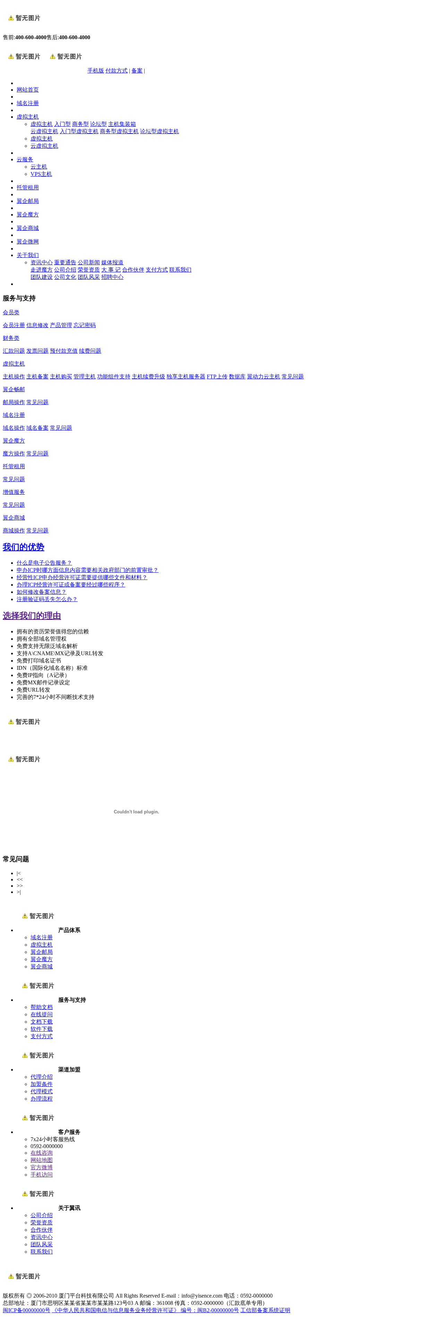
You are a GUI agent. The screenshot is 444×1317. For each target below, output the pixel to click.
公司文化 (65, 277)
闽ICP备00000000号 (26, 1310)
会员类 (11, 312)
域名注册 (28, 103)
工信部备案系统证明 (265, 1310)
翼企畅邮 (14, 389)
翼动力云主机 (263, 376)
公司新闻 (89, 262)
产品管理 (61, 325)
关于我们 (28, 255)
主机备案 (37, 376)
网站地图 (42, 1160)
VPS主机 (41, 174)
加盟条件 (42, 1084)
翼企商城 (28, 228)
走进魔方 (42, 270)
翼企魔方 (28, 214)
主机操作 (14, 376)
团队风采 (89, 277)
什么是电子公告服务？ (44, 563)
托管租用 (28, 187)
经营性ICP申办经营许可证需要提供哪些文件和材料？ (82, 577)
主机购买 (61, 376)
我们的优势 (23, 546)
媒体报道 (112, 262)
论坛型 (98, 124)
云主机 (39, 167)
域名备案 (37, 428)
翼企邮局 (28, 201)
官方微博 (42, 1167)
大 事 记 (111, 270)
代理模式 (42, 1091)
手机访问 (42, 1175)
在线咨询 (42, 1153)
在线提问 (42, 1014)
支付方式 (157, 270)
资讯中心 (42, 262)
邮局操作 (14, 402)
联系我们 (180, 270)
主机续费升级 (148, 376)
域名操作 (14, 428)
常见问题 (293, 376)
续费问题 (90, 351)
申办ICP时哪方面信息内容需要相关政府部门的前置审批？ (88, 570)
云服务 (25, 159)
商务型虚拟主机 (119, 131)
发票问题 (37, 351)
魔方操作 (14, 453)
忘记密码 (85, 325)
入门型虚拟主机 (79, 131)
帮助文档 (42, 1007)
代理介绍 (42, 1077)
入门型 (62, 124)
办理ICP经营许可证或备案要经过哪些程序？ (71, 585)
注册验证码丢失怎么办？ (47, 599)
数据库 (237, 376)
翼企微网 (28, 242)
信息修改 (37, 325)
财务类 (11, 338)
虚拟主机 (28, 117)
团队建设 (42, 277)
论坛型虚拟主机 (159, 131)
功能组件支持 (113, 376)
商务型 (80, 124)
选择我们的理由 (32, 615)
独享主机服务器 (185, 376)
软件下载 (42, 1029)
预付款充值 (64, 351)
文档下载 (42, 1022)
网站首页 (28, 90)
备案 (137, 71)
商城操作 (14, 530)
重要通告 (65, 262)
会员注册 (14, 325)
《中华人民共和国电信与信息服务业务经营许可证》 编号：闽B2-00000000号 (145, 1310)
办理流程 (42, 1099)
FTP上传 (217, 376)
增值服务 (14, 492)
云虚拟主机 (44, 131)
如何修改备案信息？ (42, 592)
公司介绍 (65, 270)
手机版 (95, 71)
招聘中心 (112, 277)
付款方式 (116, 71)
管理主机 (85, 376)
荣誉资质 (89, 270)
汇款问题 (14, 351)
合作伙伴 (133, 270)
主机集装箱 (122, 124)
